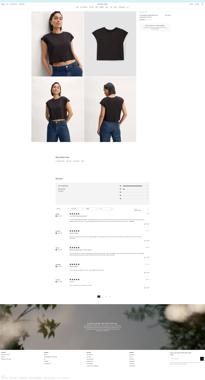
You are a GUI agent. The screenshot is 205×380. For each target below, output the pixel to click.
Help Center (90, 354)
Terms (185, 364)
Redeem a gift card (6, 359)
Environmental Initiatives (50, 357)
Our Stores (132, 366)
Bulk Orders (90, 363)
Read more (131, 221)
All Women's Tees (60, 161)
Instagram (132, 354)
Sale (127, 7)
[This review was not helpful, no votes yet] (147, 224)
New (77, 7)
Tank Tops (68, 161)
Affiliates (131, 363)
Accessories (121, 7)
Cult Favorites (83, 7)
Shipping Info (90, 361)
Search (191, 4)
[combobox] (62, 209)
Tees (111, 7)
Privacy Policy (178, 364)
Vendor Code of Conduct (49, 378)
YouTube (131, 359)
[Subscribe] (202, 359)
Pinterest (131, 361)
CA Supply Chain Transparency (35, 378)
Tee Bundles (76, 161)
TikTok (131, 357)
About (45, 354)
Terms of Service (13, 378)
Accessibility (47, 363)
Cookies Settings (23, 378)
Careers (46, 361)
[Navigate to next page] (109, 296)
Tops (82, 161)
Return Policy (90, 359)
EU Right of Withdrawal (93, 366)
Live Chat (89, 357)
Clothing (91, 7)
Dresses (102, 7)
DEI (44, 359)
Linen (96, 7)
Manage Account (5, 354)
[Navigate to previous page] (95, 296)
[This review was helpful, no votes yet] (144, 224)
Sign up (3, 357)
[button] (202, 4)
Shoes (115, 7)
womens (142, 12)
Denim (106, 7)
